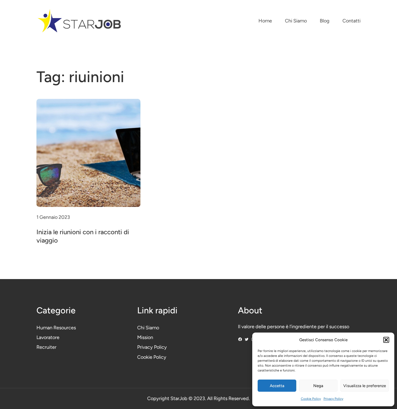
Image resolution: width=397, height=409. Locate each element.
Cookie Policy (311, 399)
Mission (145, 337)
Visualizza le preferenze (364, 385)
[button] (386, 340)
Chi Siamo (148, 328)
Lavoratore (47, 337)
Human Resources (56, 328)
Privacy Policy (333, 399)
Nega (318, 385)
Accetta (277, 385)
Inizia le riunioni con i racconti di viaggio (82, 236)
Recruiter (46, 347)
